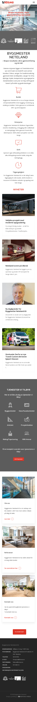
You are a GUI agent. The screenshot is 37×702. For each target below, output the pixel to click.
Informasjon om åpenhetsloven (13, 670)
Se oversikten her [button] (11, 568)
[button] (34, 2)
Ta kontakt (19, 632)
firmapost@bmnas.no (19, 659)
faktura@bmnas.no (18, 662)
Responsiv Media (25, 696)
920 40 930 (16, 657)
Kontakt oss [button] (8, 618)
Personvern (6, 667)
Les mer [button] (7, 519)
